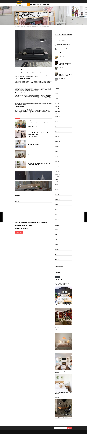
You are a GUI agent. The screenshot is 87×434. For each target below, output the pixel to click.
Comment (17, 201)
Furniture (39, 4)
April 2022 (56, 211)
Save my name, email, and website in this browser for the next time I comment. (31, 222)
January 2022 (57, 219)
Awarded (56, 229)
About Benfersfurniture (59, 266)
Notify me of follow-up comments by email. (24, 225)
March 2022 (57, 214)
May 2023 (56, 184)
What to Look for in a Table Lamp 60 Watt (62, 417)
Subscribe (57, 276)
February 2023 (57, 191)
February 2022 (57, 217)
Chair (55, 236)
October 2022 (57, 201)
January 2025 (57, 136)
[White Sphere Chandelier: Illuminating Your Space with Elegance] (63, 383)
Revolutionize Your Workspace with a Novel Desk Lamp (65, 64)
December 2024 (57, 138)
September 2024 (57, 146)
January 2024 (57, 164)
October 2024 (57, 143)
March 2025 (57, 131)
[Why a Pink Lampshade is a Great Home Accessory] (63, 341)
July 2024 (56, 151)
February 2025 (57, 133)
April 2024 (56, 156)
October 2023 (57, 171)
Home (31, 4)
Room (48, 4)
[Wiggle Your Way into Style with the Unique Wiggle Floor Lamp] (63, 316)
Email (35, 212)
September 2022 (57, 204)
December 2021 (57, 222)
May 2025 (56, 126)
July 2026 (56, 91)
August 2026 (57, 88)
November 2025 (57, 111)
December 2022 (57, 196)
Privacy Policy (57, 269)
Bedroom (56, 231)
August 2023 (57, 176)
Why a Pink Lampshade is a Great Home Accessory (63, 350)
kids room (56, 246)
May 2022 (56, 209)
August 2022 (57, 206)
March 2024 (57, 159)
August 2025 (57, 118)
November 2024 (57, 141)
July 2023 (56, 179)
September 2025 (57, 116)
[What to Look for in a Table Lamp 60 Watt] (63, 408)
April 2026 (56, 98)
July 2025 (56, 121)
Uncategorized (57, 259)
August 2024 (57, 149)
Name (16, 212)
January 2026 (57, 106)
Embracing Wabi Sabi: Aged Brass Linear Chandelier (63, 34)
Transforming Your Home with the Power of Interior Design (65, 75)
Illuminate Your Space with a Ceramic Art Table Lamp (64, 58)
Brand (33, 18)
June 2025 (56, 123)
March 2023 (57, 189)
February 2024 (57, 161)
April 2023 (56, 186)
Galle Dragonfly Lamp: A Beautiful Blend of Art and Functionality (65, 80)
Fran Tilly (19, 18)
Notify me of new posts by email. (21, 228)
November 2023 (57, 169)
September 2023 (57, 174)
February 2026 (57, 103)
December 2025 (57, 108)
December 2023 (57, 166)
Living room (57, 249)
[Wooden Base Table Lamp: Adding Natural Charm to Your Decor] (63, 295)
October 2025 (57, 113)
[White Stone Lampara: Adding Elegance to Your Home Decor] (63, 361)
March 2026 (57, 101)
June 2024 (56, 154)
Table (56, 256)
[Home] (28, 4)
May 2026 (56, 96)
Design (34, 4)
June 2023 (56, 181)
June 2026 (56, 93)
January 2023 (57, 194)
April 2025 (56, 128)
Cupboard (56, 239)
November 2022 (57, 199)
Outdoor (44, 4)
